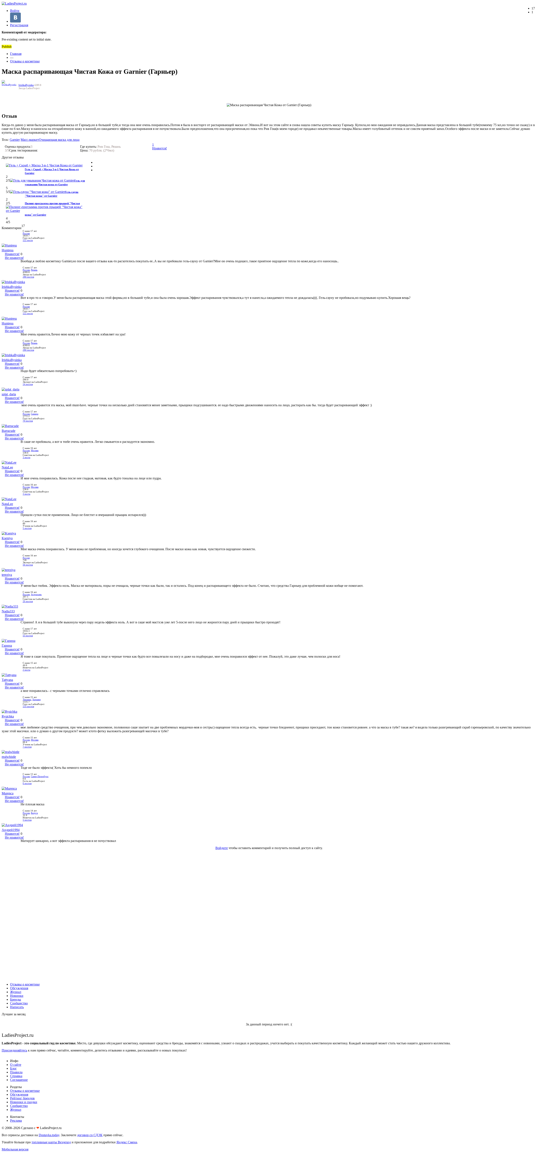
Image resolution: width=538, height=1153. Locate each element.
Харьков (36, 699)
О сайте (15, 1064)
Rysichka (8, 716)
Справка (16, 1076)
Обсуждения (19, 988)
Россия (26, 233)
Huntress (7, 250)
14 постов (28, 384)
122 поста (28, 240)
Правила (16, 1072)
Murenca (7, 793)
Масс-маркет (30, 139)
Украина (27, 699)
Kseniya (7, 538)
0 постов (27, 783)
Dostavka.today (49, 1135)
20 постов (28, 601)
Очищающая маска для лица (59, 139)
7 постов (27, 747)
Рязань (34, 270)
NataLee (7, 467)
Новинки (16, 995)
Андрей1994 (11, 830)
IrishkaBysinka (26, 85)
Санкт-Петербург (40, 776)
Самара (34, 414)
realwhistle (9, 757)
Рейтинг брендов (22, 1098)
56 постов (28, 565)
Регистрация (19, 25)
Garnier (15, 139)
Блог (13, 1068)
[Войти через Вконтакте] (15, 21)
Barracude (8, 431)
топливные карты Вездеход (51, 1142)
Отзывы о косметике (25, 61)
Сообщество (19, 1003)
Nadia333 (8, 611)
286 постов (28, 277)
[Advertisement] (269, 916)
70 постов (28, 421)
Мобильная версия (15, 1149)
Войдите (221, 848)
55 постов (28, 636)
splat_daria (9, 394)
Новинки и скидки (23, 1102)
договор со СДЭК (90, 1135)
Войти (14, 10)
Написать (17, 1007)
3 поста (26, 457)
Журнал (15, 992)
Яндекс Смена (126, 1142)
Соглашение (19, 1080)
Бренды (15, 999)
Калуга (34, 813)
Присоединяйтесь (14, 1050)
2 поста (26, 670)
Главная (15, 53)
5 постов (27, 528)
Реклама (16, 1120)
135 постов (28, 706)
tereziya (7, 574)
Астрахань (36, 594)
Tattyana (7, 680)
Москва (34, 450)
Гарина (7, 645)
